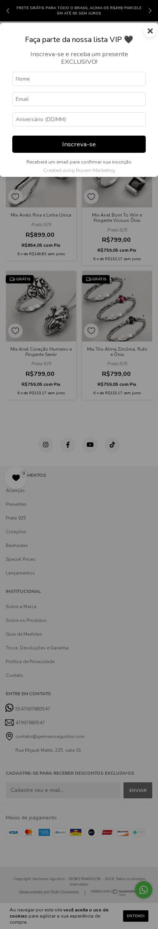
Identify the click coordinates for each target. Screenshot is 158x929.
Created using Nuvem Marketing (79, 170)
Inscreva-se (79, 144)
